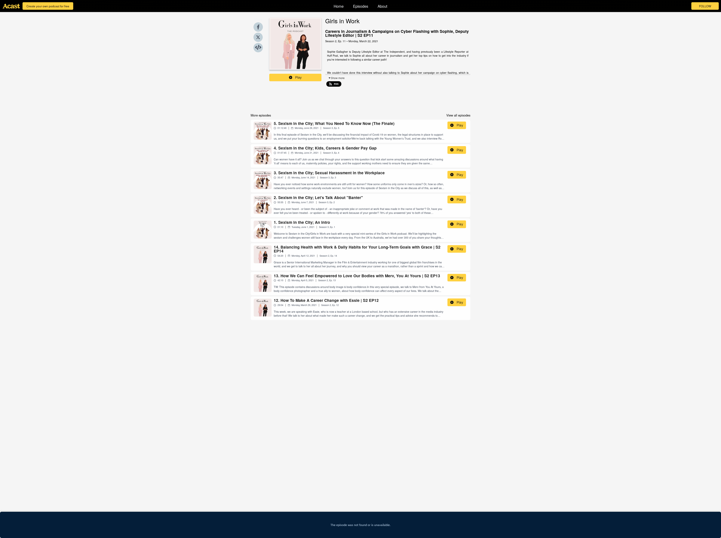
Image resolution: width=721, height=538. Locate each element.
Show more (338, 78)
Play (298, 77)
